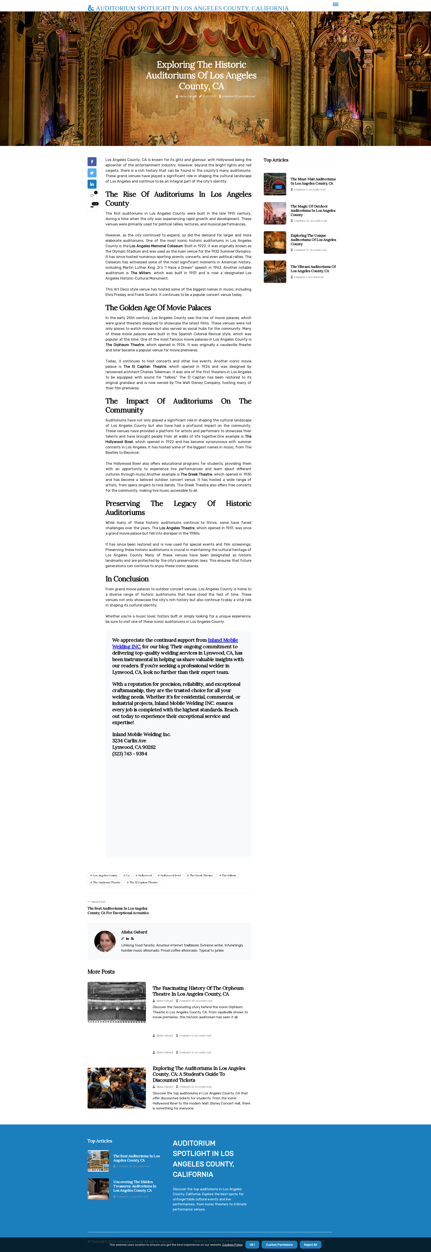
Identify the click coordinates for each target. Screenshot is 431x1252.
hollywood (145, 875)
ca (127, 875)
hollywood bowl (171, 875)
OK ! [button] (252, 1244)
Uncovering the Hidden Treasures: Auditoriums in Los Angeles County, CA (134, 1186)
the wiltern (229, 875)
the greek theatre (201, 875)
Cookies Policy (232, 1244)
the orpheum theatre (107, 882)
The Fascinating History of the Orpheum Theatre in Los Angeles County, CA (198, 991)
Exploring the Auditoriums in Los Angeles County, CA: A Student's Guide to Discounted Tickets (199, 1074)
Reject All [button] (310, 1244)
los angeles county (105, 875)
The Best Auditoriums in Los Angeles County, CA (136, 1158)
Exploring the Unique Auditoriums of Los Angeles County (313, 239)
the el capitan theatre (144, 882)
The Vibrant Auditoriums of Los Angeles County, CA (313, 269)
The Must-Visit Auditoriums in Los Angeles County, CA (313, 181)
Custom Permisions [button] (279, 1244)
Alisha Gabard (187, 96)
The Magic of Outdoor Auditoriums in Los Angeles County (313, 210)
